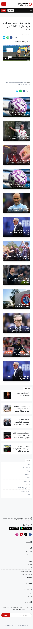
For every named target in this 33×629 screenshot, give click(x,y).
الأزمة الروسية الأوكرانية (24, 488)
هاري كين (23, 82)
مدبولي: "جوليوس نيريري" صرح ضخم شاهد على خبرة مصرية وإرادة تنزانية (21, 448)
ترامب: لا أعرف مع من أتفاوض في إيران (22, 394)
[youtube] (21, 534)
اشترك (5, 615)
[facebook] (11, 37)
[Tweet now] (25, 534)
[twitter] (4, 37)
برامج (12, 10)
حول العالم (27, 471)
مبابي (7, 82)
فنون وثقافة (27, 481)
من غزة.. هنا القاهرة (25, 491)
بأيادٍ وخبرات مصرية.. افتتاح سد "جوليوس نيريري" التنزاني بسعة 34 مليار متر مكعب (21, 435)
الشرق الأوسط (26, 467)
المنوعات (28, 484)
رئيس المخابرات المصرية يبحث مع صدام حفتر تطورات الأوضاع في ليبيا (21, 408)
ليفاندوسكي (12, 82)
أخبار (29, 464)
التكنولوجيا (27, 494)
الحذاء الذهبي (20, 84)
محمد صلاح (18, 82)
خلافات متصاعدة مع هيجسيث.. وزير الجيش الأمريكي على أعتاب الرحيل (21, 422)
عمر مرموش (27, 84)
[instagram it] (16, 534)
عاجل (3, 10)
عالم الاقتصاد (26, 474)
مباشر (3, 4)
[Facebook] (30, 534)
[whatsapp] (7, 37)
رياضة (28, 477)
